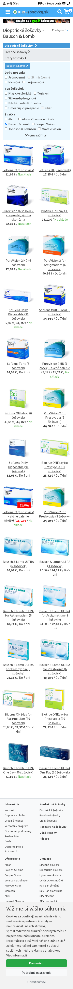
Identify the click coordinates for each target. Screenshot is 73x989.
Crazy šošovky (15, 58)
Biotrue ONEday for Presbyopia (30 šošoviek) (54, 467)
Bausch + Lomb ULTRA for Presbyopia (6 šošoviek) (54, 669)
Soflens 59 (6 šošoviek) (18, 170)
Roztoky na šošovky (53, 827)
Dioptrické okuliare (51, 870)
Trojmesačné (35, 82)
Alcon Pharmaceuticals (38, 119)
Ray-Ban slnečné (49, 885)
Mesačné (14, 82)
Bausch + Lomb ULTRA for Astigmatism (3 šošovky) (54, 615)
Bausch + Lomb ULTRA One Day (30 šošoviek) (54, 770)
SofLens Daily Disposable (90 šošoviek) (18, 467)
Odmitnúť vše (36, 982)
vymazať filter (38, 135)
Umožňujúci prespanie (23, 108)
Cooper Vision (45, 124)
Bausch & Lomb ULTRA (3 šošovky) (54, 564)
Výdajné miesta (14, 820)
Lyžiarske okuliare (50, 875)
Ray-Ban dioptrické (51, 891)
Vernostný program (16, 826)
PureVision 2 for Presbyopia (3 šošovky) (55, 514)
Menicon (10, 891)
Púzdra (44, 839)
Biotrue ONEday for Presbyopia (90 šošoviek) (54, 718)
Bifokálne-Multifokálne (24, 103)
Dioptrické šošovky (19, 46)
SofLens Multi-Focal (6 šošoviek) (54, 312)
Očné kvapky (48, 832)
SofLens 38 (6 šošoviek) (55, 170)
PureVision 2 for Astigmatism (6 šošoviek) (55, 264)
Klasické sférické (19, 93)
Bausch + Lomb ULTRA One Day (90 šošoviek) (18, 770)
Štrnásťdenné (40, 77)
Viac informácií (16, 955)
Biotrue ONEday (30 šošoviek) (54, 213)
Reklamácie (12, 836)
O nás (58, 3)
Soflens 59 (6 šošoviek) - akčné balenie (18, 514)
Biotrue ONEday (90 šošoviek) (18, 415)
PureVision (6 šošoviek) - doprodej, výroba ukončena (18, 215)
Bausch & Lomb (16, 66)
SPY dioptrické (48, 901)
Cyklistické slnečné (51, 880)
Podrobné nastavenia (36, 972)
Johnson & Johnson (22, 129)
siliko (48, 108)
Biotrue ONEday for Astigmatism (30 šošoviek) (18, 718)
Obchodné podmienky (18, 831)
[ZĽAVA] (18, 497)
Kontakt (9, 810)
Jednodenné (16, 77)
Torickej (42, 93)
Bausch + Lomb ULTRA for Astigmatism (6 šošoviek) (18, 615)
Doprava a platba (15, 815)
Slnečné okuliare (50, 865)
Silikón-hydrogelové (22, 98)
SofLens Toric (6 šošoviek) (18, 366)
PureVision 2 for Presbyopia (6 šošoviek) (55, 417)
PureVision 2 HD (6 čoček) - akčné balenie (55, 366)
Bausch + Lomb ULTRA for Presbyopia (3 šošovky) (18, 669)
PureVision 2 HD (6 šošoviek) (18, 262)
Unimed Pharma (14, 901)
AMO (7, 896)
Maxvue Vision (51, 129)
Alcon (12, 119)
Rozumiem (36, 963)
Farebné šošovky (16, 52)
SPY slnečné (47, 896)
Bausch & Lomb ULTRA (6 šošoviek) (18, 564)
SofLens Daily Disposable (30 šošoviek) (18, 314)
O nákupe (48, 3)
